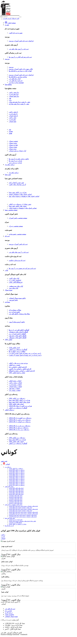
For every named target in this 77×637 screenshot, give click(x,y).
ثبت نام (7, 236)
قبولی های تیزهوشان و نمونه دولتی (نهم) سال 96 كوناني (23, 516)
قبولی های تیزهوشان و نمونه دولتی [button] (13, 504)
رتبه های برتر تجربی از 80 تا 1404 (19, 426)
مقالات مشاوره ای (15, 310)
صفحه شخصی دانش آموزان (18, 218)
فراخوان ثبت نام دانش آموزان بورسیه (21, 41)
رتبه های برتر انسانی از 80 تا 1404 (20, 422)
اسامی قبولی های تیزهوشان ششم (20, 194)
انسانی (3, 538)
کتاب (6, 270)
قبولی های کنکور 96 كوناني (15, 498)
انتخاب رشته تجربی (15, 384)
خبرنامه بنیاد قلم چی (15, 80)
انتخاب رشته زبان (14, 390)
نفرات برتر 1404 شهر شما (17, 439)
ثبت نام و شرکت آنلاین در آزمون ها (20, 57)
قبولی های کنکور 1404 (16, 404)
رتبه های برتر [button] (8, 467)
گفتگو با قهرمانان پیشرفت (17, 336)
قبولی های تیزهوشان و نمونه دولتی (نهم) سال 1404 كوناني (23, 509)
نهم (10, 129)
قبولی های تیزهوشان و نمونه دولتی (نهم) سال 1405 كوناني (23, 506)
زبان (10, 100)
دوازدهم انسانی (14, 96)
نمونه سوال (8, 290)
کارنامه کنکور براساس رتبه (18, 367)
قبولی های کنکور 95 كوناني (15, 500)
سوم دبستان (13, 147)
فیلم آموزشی (13, 300)
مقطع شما (8, 84)
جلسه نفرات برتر (14, 312)
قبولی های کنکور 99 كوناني (15, 495)
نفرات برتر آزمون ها (15, 161)
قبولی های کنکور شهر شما (17, 206)
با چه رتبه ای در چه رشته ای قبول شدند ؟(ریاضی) (25, 355)
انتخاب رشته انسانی (15, 386)
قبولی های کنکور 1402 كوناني (16, 491)
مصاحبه (7, 302)
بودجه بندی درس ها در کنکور (18, 363)
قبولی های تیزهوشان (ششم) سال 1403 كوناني (20, 510)
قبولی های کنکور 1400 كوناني (16, 494)
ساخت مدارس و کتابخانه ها (18, 77)
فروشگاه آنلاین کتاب (15, 282)
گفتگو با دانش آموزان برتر (17, 334)
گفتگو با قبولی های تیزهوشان (18, 332)
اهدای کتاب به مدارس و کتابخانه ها (20, 71)
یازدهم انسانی (13, 116)
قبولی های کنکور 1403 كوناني (16, 489)
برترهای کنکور (9, 410)
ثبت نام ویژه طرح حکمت (17, 260)
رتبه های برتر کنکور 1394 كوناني (17, 482)
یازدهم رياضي (13, 112)
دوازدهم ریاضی (14, 92)
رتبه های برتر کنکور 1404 (17, 398)
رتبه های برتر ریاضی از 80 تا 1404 (20, 420)
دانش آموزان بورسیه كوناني (15, 519)
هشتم (11, 131)
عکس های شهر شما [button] (10, 518)
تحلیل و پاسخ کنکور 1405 (17, 373)
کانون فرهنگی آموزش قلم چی (11, 18)
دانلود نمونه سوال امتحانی (17, 298)
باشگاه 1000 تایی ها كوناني (15, 522)
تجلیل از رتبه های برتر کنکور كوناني (17, 524)
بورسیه (7, 59)
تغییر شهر (4, 461)
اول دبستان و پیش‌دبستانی (17, 151)
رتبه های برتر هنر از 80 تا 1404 (19, 427)
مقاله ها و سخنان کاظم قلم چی (19, 314)
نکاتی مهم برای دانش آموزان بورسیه (21, 69)
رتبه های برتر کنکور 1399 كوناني (17, 476)
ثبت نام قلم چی (10, 609)
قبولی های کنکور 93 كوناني (15, 503)
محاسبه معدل (9, 614)
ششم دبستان (13, 141)
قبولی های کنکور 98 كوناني (15, 497)
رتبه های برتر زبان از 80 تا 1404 (19, 429)
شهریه (7, 25)
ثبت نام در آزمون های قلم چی (19, 49)
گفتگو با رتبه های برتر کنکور (18, 349)
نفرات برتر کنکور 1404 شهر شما (19, 400)
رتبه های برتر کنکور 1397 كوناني (17, 477)
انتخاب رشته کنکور (15, 381)
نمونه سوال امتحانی (11, 616)
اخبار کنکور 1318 (14, 347)
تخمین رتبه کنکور (14, 365)
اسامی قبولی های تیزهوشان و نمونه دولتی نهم (24, 196)
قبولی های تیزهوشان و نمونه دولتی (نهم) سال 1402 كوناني (23, 513)
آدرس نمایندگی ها (9, 525)
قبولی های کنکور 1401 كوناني (16, 492)
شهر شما (8, 174)
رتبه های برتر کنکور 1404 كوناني (17, 470)
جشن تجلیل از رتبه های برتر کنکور (20, 204)
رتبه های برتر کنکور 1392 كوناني (17, 485)
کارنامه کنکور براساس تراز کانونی (20, 369)
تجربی (3, 536)
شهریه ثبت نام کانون (15, 33)
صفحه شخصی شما (11, 210)
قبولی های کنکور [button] (9, 486)
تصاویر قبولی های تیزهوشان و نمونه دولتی (23, 208)
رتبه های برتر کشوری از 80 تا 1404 (20, 418)
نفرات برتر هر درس (15, 162)
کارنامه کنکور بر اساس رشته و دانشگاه (22, 371)
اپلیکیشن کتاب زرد (15, 280)
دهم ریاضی (12, 117)
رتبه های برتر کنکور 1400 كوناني (17, 474)
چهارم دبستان (13, 145)
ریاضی (3, 534)
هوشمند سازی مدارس (16, 82)
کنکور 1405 (8, 339)
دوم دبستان (12, 149)
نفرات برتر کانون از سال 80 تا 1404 (20, 406)
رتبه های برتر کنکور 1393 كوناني (17, 483)
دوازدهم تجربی (14, 94)
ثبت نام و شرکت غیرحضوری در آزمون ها (22, 268)
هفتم (10, 133)
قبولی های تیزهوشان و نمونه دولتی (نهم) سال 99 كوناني (23, 515)
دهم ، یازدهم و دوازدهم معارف (19, 104)
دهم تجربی (12, 119)
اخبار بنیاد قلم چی (15, 79)
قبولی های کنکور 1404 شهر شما (19, 402)
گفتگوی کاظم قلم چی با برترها (19, 330)
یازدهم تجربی (13, 114)
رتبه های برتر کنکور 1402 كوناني (17, 471)
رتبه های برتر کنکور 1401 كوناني (17, 473)
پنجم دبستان (13, 143)
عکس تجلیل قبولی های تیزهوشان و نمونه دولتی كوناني (22, 521)
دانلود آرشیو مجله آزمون (17, 322)
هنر (10, 98)
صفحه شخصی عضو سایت (17, 234)
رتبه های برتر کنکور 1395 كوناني (17, 480)
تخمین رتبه (8, 611)
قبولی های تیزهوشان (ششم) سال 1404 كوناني (20, 507)
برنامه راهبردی (10, 164)
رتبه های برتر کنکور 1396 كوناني (17, 479)
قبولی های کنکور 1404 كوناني (16, 488)
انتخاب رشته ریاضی (15, 383)
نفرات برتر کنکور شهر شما (17, 192)
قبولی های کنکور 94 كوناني (15, 501)
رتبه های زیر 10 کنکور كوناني (16, 468)
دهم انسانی (12, 121)
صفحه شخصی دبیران (16, 226)
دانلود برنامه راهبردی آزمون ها (19, 159)
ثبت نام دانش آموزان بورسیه (18, 244)
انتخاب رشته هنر (14, 388)
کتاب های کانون (14, 278)
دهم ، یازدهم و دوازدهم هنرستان (19, 102)
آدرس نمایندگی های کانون (17, 184)
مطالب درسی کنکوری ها (17, 351)
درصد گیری (8, 612)
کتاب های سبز (13, 288)
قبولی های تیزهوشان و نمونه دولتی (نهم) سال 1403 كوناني (23, 512)
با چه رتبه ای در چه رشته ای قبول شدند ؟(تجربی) (25, 353)
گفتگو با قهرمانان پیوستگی (17, 337)
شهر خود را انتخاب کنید (16, 182)
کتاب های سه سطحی (16, 286)
